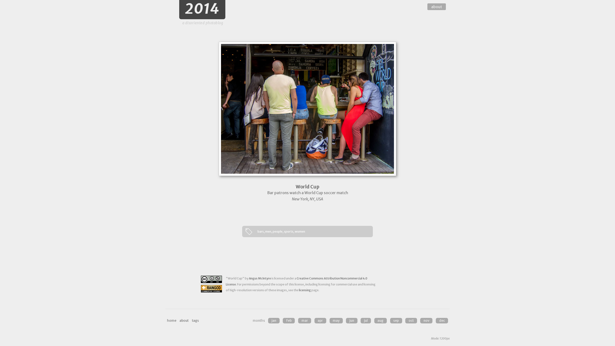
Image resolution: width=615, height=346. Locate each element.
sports (288, 231)
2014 (202, 9)
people (278, 231)
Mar (304, 321)
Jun (351, 321)
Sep (396, 321)
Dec (442, 321)
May (336, 321)
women (300, 231)
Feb (289, 321)
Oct (411, 321)
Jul (366, 321)
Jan (273, 321)
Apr (320, 321)
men (268, 231)
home (171, 321)
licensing (305, 290)
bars (261, 231)
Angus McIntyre (260, 278)
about (436, 6)
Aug (380, 321)
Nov (426, 321)
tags (195, 321)
